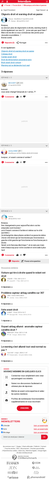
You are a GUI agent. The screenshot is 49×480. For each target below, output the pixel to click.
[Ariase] (12, 477)
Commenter (9, 97)
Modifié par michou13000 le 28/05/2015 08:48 (23, 153)
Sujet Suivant (41, 10)
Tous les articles (10, 448)
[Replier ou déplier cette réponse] (47, 77)
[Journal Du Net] (12, 467)
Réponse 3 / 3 (6, 211)
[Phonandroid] (36, 477)
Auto (5, 429)
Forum (8, 5)
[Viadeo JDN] (36, 472)
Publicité (37, 446)
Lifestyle (6, 425)
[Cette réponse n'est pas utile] (24, 96)
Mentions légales (31, 451)
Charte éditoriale (27, 446)
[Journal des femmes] (12, 463)
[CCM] (36, 463)
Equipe (19, 446)
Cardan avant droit (9, 57)
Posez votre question (32, 261)
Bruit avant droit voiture (11, 62)
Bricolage (6, 432)
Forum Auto (17, 5)
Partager (22, 43)
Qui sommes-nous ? (9, 446)
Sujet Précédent (9, 10)
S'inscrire (24, 408)
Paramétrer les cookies (10, 451)
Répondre (15, 261)
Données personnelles (37, 448)
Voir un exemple (41, 425)
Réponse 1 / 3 (6, 78)
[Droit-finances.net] (36, 467)
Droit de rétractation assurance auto (16, 60)
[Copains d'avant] (12, 472)
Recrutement (25, 448)
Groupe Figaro (42, 451)
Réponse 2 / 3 (6, 145)
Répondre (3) (9, 43)
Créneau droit (6, 54)
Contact (43, 446)
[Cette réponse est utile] (17, 96)
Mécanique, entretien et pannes (35, 5)
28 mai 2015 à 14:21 (23, 21)
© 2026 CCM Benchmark (24, 453)
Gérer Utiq (21, 451)
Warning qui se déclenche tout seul (15, 65)
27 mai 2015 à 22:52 (14, 85)
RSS (18, 448)
